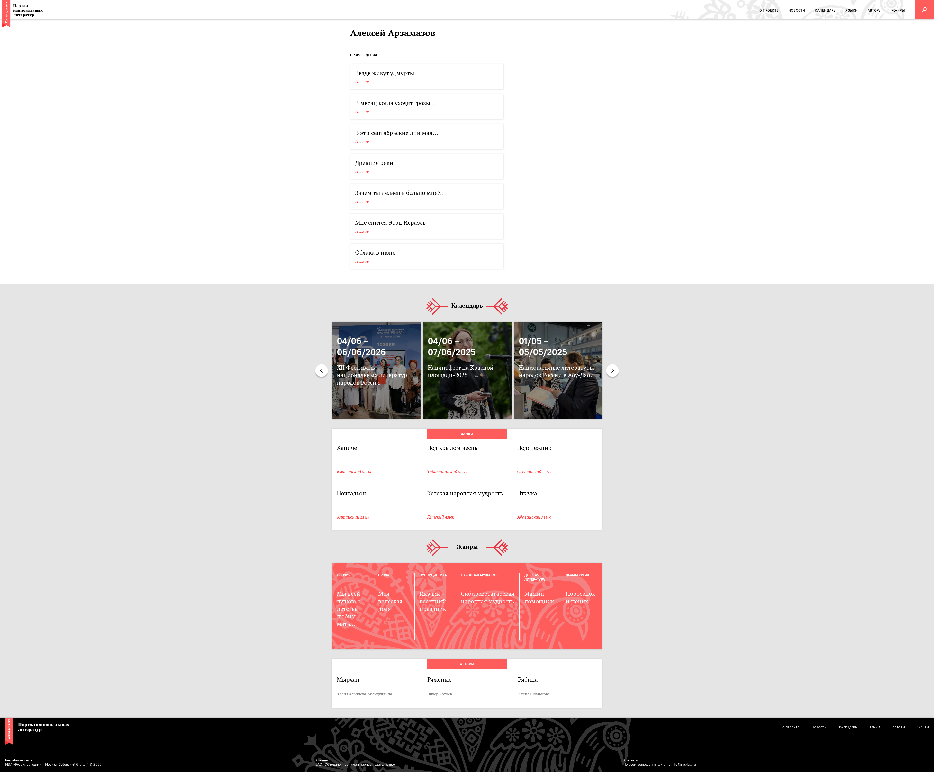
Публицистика (433, 575)
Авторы (467, 664)
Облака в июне (375, 252)
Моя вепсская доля (390, 601)
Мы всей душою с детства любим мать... (348, 609)
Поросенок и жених (580, 597)
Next (612, 370)
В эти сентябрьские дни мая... (396, 133)
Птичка (527, 493)
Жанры (467, 546)
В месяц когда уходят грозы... (395, 103)
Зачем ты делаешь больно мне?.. (399, 192)
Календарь (467, 305)
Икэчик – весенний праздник (433, 601)
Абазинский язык (534, 517)
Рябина (528, 679)
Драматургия (577, 575)
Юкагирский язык (354, 471)
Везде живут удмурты (384, 73)
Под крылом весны (453, 448)
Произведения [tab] (363, 55)
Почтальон (351, 493)
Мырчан (348, 679)
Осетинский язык (534, 471)
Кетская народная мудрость (465, 493)
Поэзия (362, 82)
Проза (383, 575)
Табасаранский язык (447, 471)
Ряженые (439, 679)
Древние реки (374, 163)
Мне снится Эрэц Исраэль (390, 222)
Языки (467, 434)
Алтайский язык (353, 517)
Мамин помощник (539, 597)
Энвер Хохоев (439, 694)
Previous (321, 370)
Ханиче (347, 448)
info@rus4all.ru (683, 764)
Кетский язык (440, 517)
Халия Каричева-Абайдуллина (364, 694)
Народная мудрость (479, 575)
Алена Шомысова (534, 694)
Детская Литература (534, 577)
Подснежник (534, 448)
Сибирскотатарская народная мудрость (487, 597)
